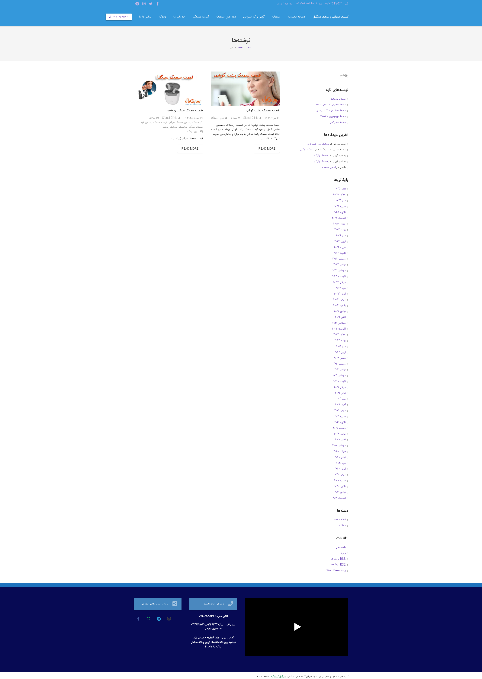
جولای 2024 (339, 224)
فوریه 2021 (340, 416)
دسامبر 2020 (339, 428)
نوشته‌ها (338, 559)
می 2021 (341, 399)
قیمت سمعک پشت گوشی (263, 110)
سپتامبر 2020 (339, 445)
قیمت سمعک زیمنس (156, 122)
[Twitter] (150, 3)
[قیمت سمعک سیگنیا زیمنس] (168, 89)
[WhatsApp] (148, 618)
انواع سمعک (339, 520)
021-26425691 (334, 3)
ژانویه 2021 (340, 422)
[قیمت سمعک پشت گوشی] (245, 89)
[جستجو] (344, 76)
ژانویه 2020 (340, 486)
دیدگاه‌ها (338, 565)
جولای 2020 (339, 451)
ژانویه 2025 (339, 212)
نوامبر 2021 (340, 370)
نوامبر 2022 (340, 311)
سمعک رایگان (307, 150)
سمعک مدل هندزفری (318, 144)
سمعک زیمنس (191, 122)
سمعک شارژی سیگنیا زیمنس (331, 110)
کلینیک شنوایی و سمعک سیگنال (330, 16)
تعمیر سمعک (329, 167)
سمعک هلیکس (338, 122)
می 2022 (341, 346)
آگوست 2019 (339, 498)
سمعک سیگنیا (176, 122)
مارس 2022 (340, 358)
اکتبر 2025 (340, 189)
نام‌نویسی (341, 547)
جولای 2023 (339, 282)
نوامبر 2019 (340, 492)
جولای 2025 (339, 195)
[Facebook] (157, 3)
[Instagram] (143, 3)
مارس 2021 (340, 410)
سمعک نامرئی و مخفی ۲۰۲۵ (331, 105)
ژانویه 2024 (340, 253)
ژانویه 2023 (339, 305)
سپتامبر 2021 (339, 375)
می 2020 (341, 463)
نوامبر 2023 (339, 265)
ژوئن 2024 (340, 230)
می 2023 (341, 288)
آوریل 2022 (340, 352)
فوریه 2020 (340, 480)
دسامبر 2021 (339, 364)
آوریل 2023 (340, 294)
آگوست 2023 (339, 276)
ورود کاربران (282, 4)
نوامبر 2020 (340, 434)
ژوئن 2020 (340, 457)
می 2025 (341, 200)
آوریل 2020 (340, 469)
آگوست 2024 (339, 218)
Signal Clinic (250, 118)
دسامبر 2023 (339, 259)
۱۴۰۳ (240, 48)
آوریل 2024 (340, 241)
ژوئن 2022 (340, 340)
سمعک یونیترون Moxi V (333, 116)
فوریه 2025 (340, 206)
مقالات (233, 118)
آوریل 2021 (340, 405)
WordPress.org (336, 570)
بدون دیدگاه (217, 118)
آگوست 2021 (339, 381)
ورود (343, 553)
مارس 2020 (340, 475)
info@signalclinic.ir (307, 4)
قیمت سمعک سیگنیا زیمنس (185, 110)
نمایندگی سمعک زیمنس (174, 127)
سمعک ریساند (338, 99)
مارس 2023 (339, 300)
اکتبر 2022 (340, 317)
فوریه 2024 (340, 247)
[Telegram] (137, 3)
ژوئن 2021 (340, 393)
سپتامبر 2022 (339, 323)
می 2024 (341, 235)
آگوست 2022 (339, 329)
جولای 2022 (339, 335)
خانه (250, 48)
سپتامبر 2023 (339, 270)
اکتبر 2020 (340, 440)
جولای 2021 (340, 387)
